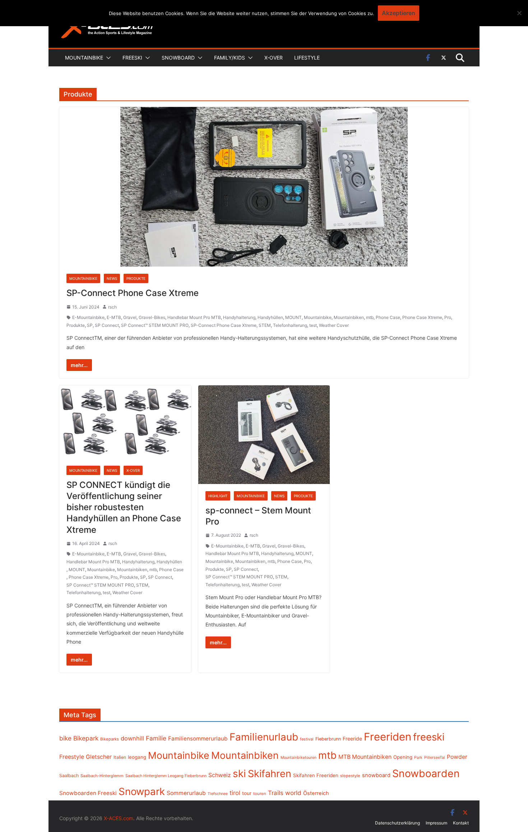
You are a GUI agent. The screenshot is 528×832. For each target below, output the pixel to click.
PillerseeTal (434, 757)
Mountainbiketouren (298, 757)
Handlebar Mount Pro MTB (194, 317)
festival (307, 739)
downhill (132, 738)
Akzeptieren (398, 13)
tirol (235, 792)
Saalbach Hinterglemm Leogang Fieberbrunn (166, 775)
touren (259, 793)
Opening (402, 757)
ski (239, 773)
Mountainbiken (349, 317)
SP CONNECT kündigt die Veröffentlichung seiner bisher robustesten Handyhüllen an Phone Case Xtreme (123, 507)
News (112, 278)
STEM (265, 325)
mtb (370, 317)
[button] (107, 58)
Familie (156, 738)
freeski (429, 737)
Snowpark (142, 791)
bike (65, 738)
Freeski (132, 58)
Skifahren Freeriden (315, 775)
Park (418, 757)
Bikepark (85, 738)
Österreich (316, 793)
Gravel (129, 317)
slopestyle (350, 775)
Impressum (436, 823)
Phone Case (388, 317)
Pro (447, 317)
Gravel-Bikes (152, 317)
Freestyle (71, 756)
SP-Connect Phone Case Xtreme (132, 293)
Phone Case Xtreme (422, 317)
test (313, 325)
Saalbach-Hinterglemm (102, 775)
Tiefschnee (218, 793)
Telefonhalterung (290, 325)
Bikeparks (109, 739)
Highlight (217, 496)
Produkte (135, 278)
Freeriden (387, 736)
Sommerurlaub (186, 793)
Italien (120, 757)
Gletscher (99, 756)
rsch (112, 307)
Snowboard (178, 58)
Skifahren (269, 774)
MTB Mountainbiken (365, 756)
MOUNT (293, 317)
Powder (457, 756)
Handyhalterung (239, 317)
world (293, 792)
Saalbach (69, 775)
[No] (519, 13)
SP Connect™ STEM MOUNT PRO (155, 325)
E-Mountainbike (88, 317)
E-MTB (114, 317)
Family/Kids (229, 58)
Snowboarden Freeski (88, 793)
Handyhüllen (270, 317)
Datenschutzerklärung (397, 823)
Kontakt (461, 823)
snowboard (376, 775)
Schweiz (219, 775)
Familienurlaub (264, 737)
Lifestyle (307, 58)
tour (246, 793)
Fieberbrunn (328, 739)
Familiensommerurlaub (198, 738)
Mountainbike (84, 58)
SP (90, 325)
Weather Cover (334, 325)
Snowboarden (426, 773)
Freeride (352, 738)
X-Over (273, 58)
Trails (275, 792)
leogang (137, 757)
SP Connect (107, 325)
